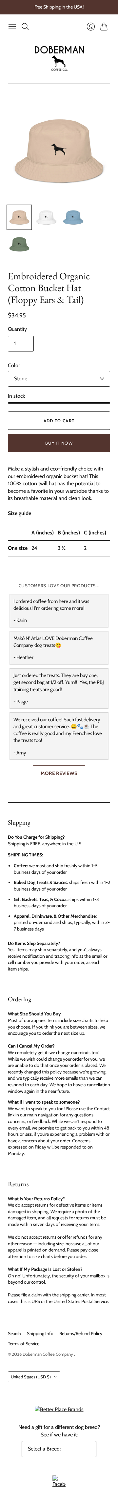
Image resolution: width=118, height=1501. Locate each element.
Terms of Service (23, 1344)
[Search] (25, 26)
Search (14, 1333)
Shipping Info (40, 1333)
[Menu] (12, 26)
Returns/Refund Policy (80, 1333)
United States (31, 1376)
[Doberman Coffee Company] (59, 58)
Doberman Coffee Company (48, 1354)
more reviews (59, 773)
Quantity (17, 329)
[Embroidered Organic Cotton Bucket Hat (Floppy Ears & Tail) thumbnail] (19, 217)
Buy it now (59, 443)
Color (14, 365)
